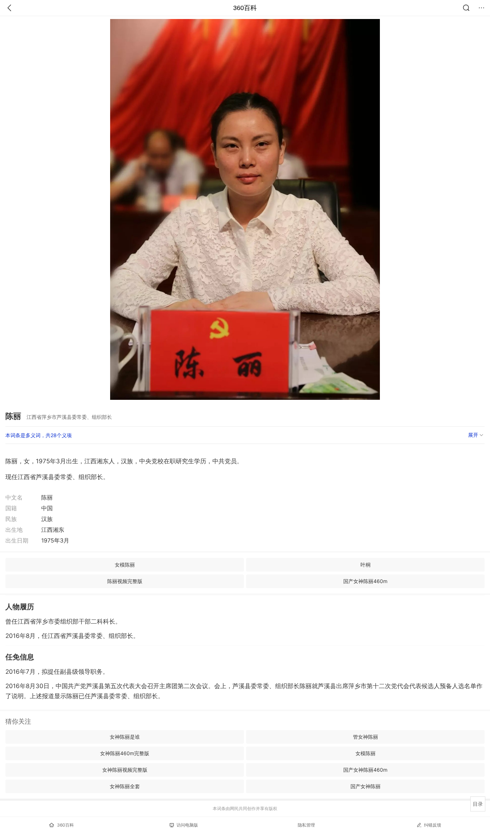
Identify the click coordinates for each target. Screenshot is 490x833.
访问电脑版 (187, 825)
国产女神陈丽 (365, 786)
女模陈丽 (125, 565)
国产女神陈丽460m (365, 581)
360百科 (245, 7)
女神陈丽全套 (125, 786)
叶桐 (366, 565)
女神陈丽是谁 (125, 737)
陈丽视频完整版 (124, 581)
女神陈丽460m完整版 (124, 753)
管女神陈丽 (365, 737)
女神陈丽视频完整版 (124, 770)
